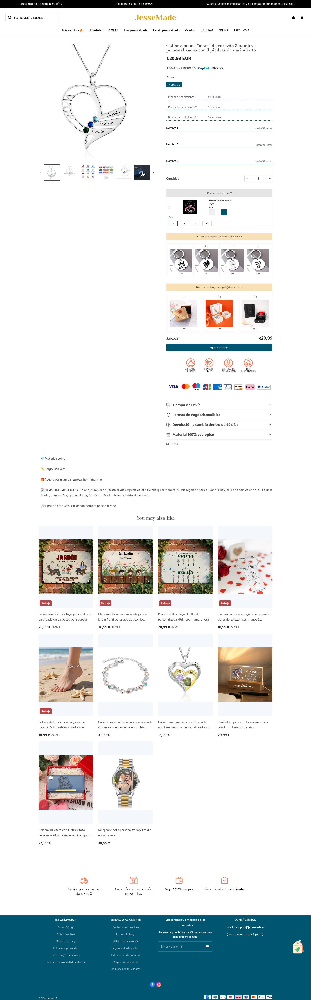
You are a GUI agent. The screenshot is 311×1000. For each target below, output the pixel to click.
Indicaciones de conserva (125, 955)
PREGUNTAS (241, 30)
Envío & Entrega (125, 934)
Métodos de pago (66, 941)
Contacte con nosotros (126, 927)
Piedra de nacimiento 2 (182, 107)
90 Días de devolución (126, 941)
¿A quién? (207, 30)
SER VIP (223, 30)
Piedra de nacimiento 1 (182, 97)
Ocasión (190, 30)
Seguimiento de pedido (125, 948)
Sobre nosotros (66, 934)
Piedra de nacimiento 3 (182, 117)
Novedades (96, 30)
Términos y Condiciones (66, 955)
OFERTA (113, 30)
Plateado (174, 84)
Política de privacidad (66, 948)
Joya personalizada (135, 30)
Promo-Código (66, 927)
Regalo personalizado (166, 30)
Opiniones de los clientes (125, 969)
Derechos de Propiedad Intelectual (66, 962)
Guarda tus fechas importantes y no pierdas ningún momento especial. (251, 3)
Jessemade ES (51, 997)
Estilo (171, 217)
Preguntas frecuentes (125, 962)
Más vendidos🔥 (72, 30)
